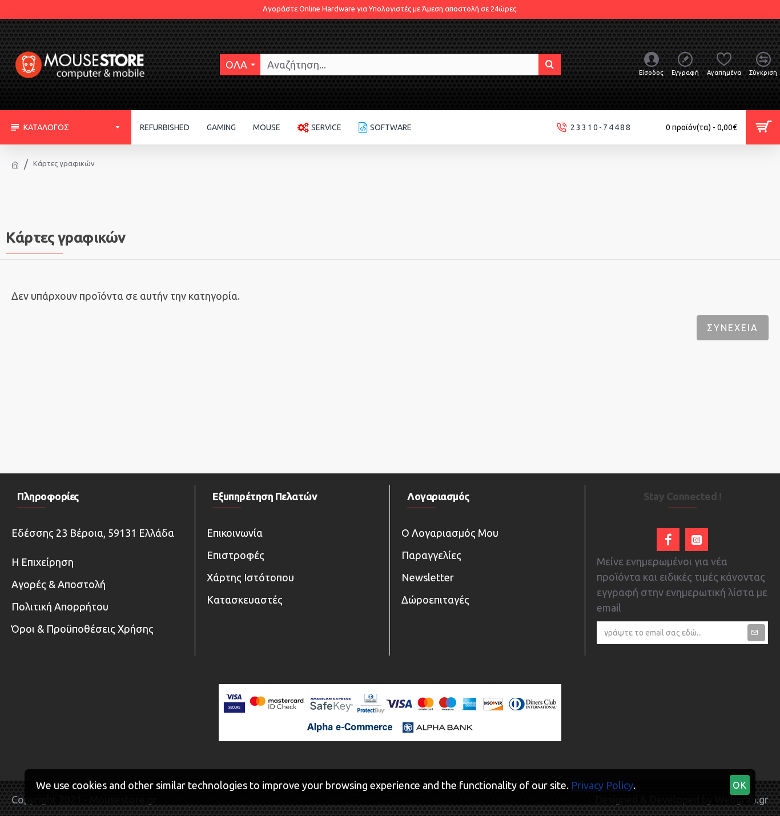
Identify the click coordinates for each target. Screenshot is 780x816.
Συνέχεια (732, 328)
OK (740, 785)
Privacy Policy (602, 785)
